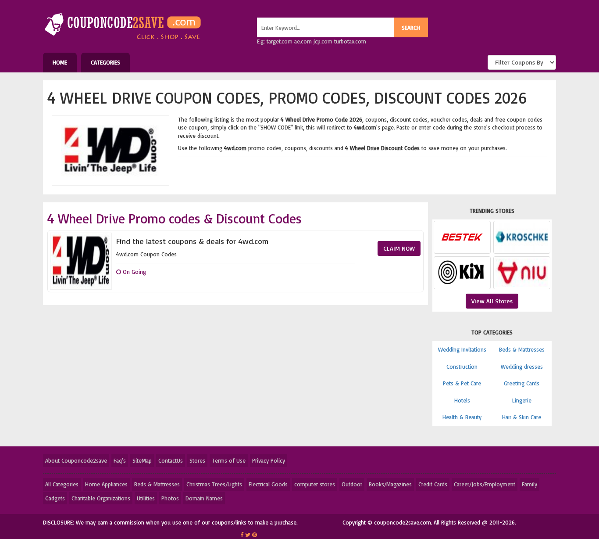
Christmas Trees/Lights (214, 484)
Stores (197, 460)
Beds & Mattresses (522, 349)
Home (60, 62)
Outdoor (352, 484)
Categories (105, 62)
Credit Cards (432, 484)
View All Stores (492, 301)
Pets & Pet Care (462, 383)
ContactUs (170, 460)
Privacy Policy (268, 460)
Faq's (120, 460)
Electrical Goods (268, 484)
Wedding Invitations (462, 349)
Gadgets (55, 498)
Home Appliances (106, 484)
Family (529, 484)
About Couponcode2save (76, 460)
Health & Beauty (461, 416)
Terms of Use (229, 460)
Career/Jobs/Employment (484, 484)
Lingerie (521, 400)
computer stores (314, 484)
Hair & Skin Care (521, 416)
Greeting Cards (521, 383)
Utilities (146, 498)
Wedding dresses (522, 366)
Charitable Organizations (100, 498)
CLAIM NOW (399, 248)
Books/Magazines (390, 484)
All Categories (61, 484)
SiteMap (142, 460)
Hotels (462, 400)
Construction (462, 366)
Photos (170, 498)
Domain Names (204, 498)
